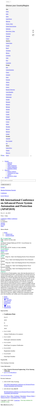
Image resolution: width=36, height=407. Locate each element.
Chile (7, 58)
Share (2, 226)
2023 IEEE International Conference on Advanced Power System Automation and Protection (19, 385)
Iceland (7, 134)
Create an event (5, 184)
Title (2, 241)
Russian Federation (10, 89)
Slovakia (8, 126)
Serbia (7, 124)
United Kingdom (10, 70)
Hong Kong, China (10, 31)
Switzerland (8, 94)
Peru (7, 60)
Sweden (8, 99)
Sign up (7, 196)
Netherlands (8, 97)
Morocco (8, 153)
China (7, 11)
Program (6, 298)
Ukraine (8, 109)
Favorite (3, 224)
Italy (7, 67)
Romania (8, 102)
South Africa (9, 148)
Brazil (7, 48)
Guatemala (8, 63)
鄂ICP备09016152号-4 (7, 404)
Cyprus (7, 121)
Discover (7, 170)
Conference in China (12, 173)
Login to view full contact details (6, 375)
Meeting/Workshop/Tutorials (8, 190)
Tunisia (7, 150)
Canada (7, 45)
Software (9, 162)
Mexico (7, 53)
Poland (7, 84)
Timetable (9, 300)
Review (9, 306)
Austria (7, 82)
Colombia (8, 55)
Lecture (3, 187)
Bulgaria (8, 131)
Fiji (7, 143)
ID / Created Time (6, 238)
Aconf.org (17, 400)
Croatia (7, 114)
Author (3, 255)
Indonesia (8, 29)
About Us (3, 396)
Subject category (11, 171)
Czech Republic (9, 92)
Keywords (3, 246)
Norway (8, 129)
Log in (2, 196)
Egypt (7, 155)
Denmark (8, 119)
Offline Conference (12, 218)
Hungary (8, 104)
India (7, 14)
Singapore (8, 33)
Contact (24, 397)
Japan (7, 16)
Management (7, 307)
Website (3, 223)
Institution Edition (12, 168)
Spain (7, 77)
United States (9, 43)
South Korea (9, 19)
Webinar (9, 164)
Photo (5, 304)
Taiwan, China (9, 24)
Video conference (12, 165)
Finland (7, 117)
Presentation (7, 302)
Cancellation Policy (16, 397)
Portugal (8, 79)
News (8, 396)
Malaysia (8, 21)
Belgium (8, 107)
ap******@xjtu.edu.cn (10, 372)
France (7, 72)
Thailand (8, 36)
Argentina (8, 50)
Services (7, 177)
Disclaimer (23, 396)
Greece (7, 87)
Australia (8, 138)
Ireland (7, 112)
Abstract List (9, 234)
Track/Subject (5, 249)
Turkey (7, 38)
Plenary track (4, 250)
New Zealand (9, 141)
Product (7, 161)
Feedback (16, 396)
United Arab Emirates (11, 26)
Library (9, 174)
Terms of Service (5, 397)
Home (5, 232)
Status (2, 252)
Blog (12, 396)
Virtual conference (12, 167)
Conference (4, 193)
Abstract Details (10, 235)
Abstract (3, 271)
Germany (8, 74)
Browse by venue (12, 176)
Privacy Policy (31, 396)
